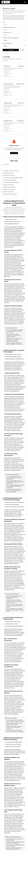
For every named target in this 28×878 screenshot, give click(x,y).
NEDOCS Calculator (8, 191)
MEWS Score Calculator (9, 189)
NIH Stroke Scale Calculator (10, 194)
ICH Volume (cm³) (6, 32)
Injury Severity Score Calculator (11, 182)
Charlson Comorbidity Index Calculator (13, 177)
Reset (23, 50)
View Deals (15, 153)
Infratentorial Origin (7, 43)
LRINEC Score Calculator (10, 187)
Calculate (11, 50)
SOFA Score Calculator (9, 175)
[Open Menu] (25, 2)
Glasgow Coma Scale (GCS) (8, 27)
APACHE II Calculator (9, 173)
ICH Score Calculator (9, 184)
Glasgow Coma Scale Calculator (11, 170)
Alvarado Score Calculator (10, 180)
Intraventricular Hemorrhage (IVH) (10, 37)
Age (3, 22)
